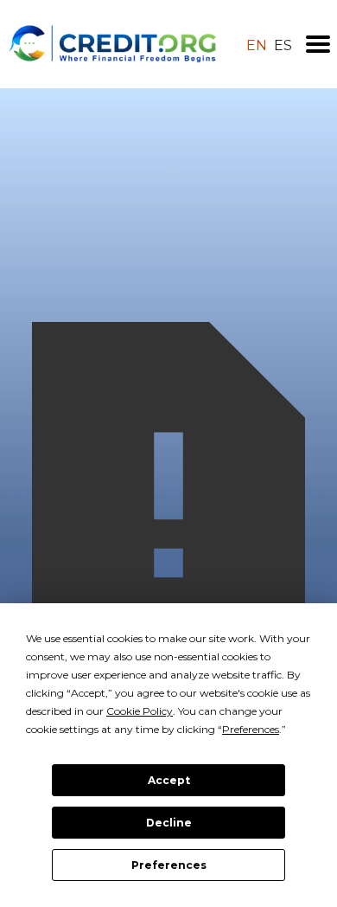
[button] (318, 44)
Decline (169, 822)
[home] (113, 44)
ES (283, 46)
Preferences (169, 865)
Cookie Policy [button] (139, 710)
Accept (169, 780)
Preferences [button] (250, 729)
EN (256, 46)
